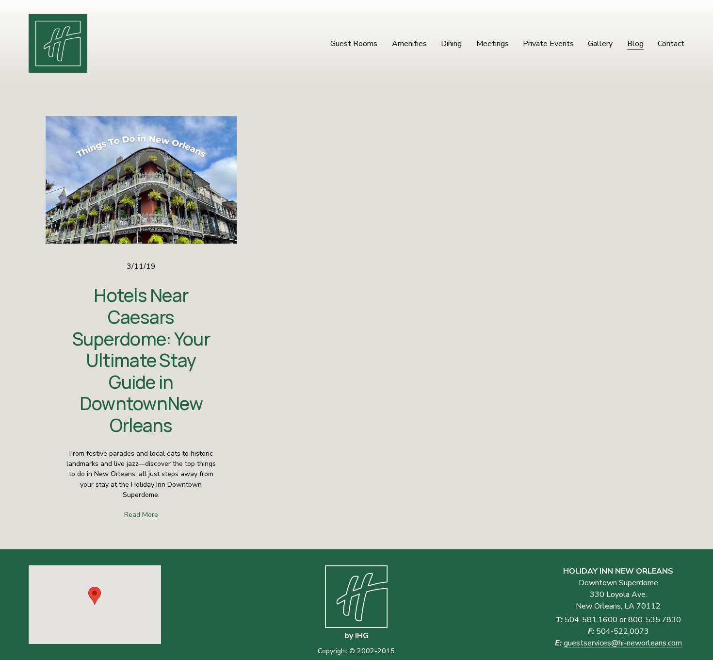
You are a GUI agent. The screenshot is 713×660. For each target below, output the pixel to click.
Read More (141, 514)
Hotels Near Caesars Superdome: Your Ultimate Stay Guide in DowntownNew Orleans (141, 359)
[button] (94, 596)
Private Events (548, 43)
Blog (635, 43)
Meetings (492, 43)
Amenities (409, 43)
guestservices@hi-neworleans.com (623, 643)
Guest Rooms (353, 43)
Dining (451, 43)
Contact (671, 43)
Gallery (600, 43)
